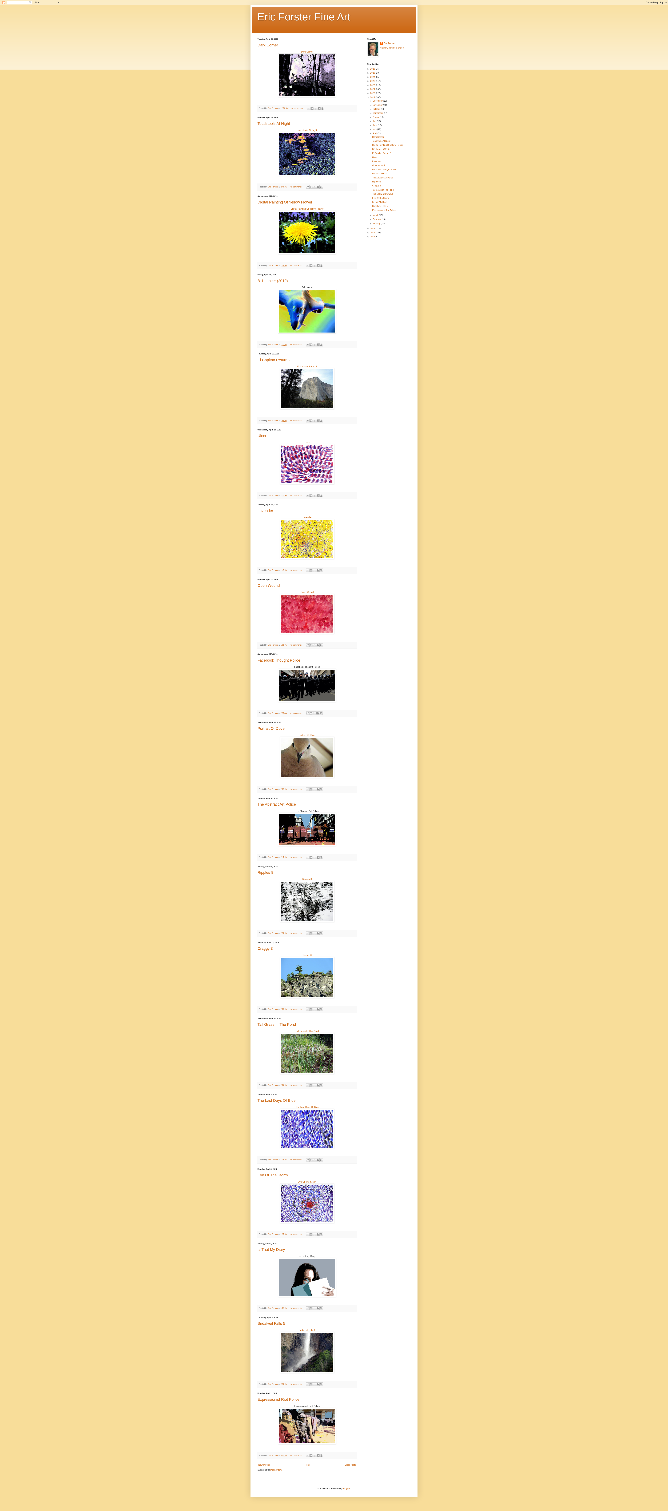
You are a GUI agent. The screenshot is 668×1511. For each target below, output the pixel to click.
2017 (373, 232)
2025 (373, 73)
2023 (373, 81)
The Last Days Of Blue (276, 1100)
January (377, 223)
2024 (373, 77)
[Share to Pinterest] (322, 108)
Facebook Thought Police (278, 660)
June (375, 125)
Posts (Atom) (276, 1470)
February (377, 219)
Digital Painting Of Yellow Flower (284, 202)
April (375, 133)
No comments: (297, 108)
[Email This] (309, 108)
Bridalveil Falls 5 (271, 1323)
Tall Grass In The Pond (276, 1024)
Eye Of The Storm (272, 1175)
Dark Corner (267, 45)
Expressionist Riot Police (278, 1399)
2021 (373, 89)
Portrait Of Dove (271, 728)
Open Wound (268, 585)
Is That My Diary (271, 1249)
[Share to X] (315, 108)
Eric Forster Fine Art (303, 17)
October (377, 109)
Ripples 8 (265, 872)
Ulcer (261, 436)
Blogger (346, 1488)
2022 (373, 85)
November (378, 105)
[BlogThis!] (312, 108)
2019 (373, 97)
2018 (373, 228)
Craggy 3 (265, 948)
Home (308, 1465)
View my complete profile (392, 48)
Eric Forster (389, 43)
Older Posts (350, 1465)
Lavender (265, 511)
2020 (373, 93)
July (375, 121)
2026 (373, 69)
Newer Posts (264, 1465)
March (376, 215)
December (378, 101)
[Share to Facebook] (319, 108)
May (375, 129)
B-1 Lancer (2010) (272, 281)
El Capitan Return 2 (274, 360)
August (376, 117)
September (378, 113)
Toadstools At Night (273, 123)
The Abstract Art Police (276, 804)
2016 (373, 236)
